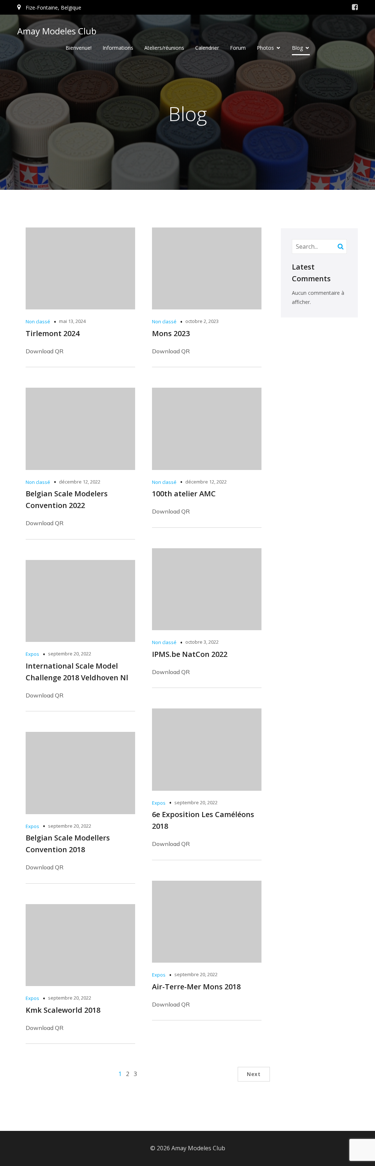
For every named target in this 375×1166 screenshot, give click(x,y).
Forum (238, 47)
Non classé (38, 321)
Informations (118, 47)
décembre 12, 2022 (79, 481)
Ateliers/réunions (164, 47)
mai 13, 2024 (72, 321)
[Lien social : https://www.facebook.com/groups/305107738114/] (354, 7)
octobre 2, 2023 (202, 321)
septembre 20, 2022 (69, 653)
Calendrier (207, 47)
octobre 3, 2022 (202, 642)
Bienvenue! (79, 47)
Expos (32, 654)
